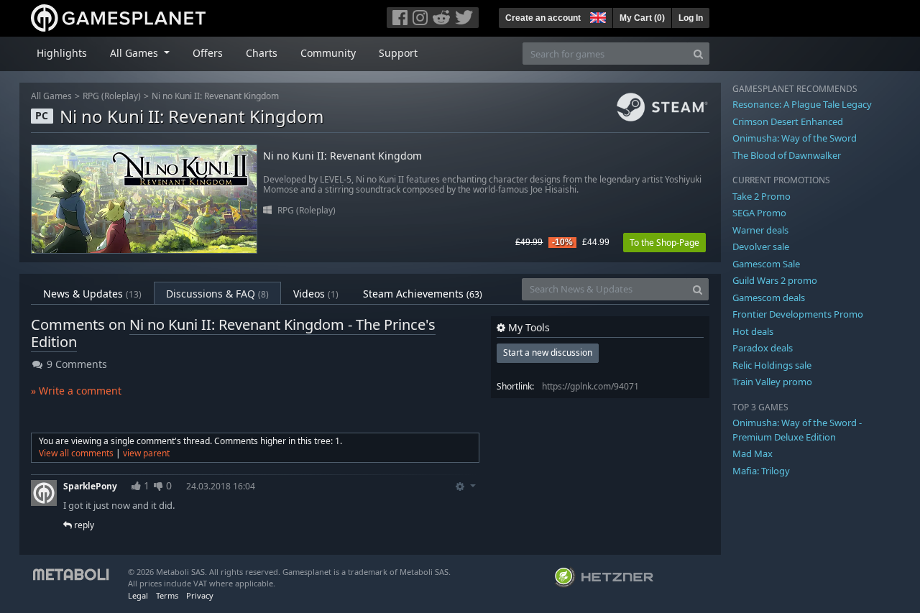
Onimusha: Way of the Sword (794, 138)
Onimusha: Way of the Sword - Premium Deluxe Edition (797, 429)
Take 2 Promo (761, 196)
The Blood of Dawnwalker (786, 155)
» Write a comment (76, 390)
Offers (208, 53)
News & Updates (92, 293)
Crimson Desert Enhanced (787, 121)
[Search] (698, 53)
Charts (261, 53)
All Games (51, 96)
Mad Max (752, 453)
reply (83, 525)
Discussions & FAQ (217, 293)
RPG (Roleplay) (112, 96)
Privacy (199, 595)
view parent (146, 453)
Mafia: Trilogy (761, 470)
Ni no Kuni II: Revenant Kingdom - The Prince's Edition (233, 333)
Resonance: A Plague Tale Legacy (802, 104)
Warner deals (760, 229)
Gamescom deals (768, 297)
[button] (596, 16)
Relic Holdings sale (771, 365)
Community (328, 53)
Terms (167, 595)
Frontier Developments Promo (797, 314)
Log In (690, 18)
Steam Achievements (422, 293)
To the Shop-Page (664, 242)
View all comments (76, 453)
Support (398, 53)
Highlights (62, 53)
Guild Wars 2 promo (774, 280)
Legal (138, 595)
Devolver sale (760, 246)
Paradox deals (762, 347)
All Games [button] (135, 53)
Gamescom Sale (766, 263)
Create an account (543, 18)
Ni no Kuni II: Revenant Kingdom (215, 96)
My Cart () (642, 18)
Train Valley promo (772, 381)
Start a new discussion (547, 352)
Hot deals (752, 331)
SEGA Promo (759, 212)
